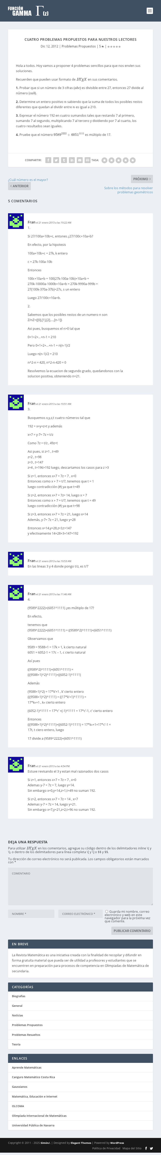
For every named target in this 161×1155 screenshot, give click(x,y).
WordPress (117, 1143)
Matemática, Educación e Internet (34, 1096)
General (17, 1006)
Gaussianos (19, 1087)
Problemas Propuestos (79, 46)
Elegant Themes (81, 1143)
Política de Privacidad (106, 1148)
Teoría (16, 1044)
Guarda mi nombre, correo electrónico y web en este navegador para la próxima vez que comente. (127, 916)
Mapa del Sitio (132, 1148)
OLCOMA (18, 1106)
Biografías (18, 996)
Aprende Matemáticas (26, 1067)
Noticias (17, 1015)
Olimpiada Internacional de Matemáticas (39, 1116)
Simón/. (45, 1143)
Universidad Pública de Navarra (33, 1125)
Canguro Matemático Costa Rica (33, 1077)
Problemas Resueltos (26, 1035)
